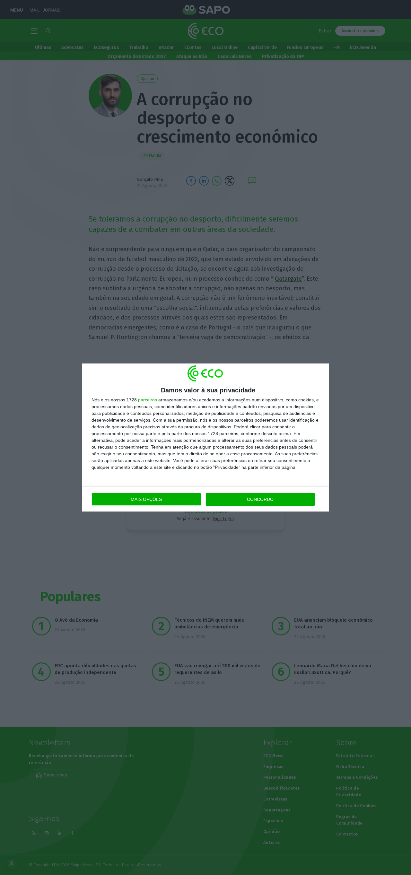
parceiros (147, 400)
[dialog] (205, 437)
